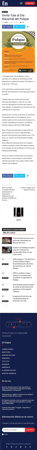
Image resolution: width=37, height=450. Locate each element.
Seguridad (10, 9)
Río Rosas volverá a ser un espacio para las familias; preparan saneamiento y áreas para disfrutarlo (18, 402)
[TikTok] (16, 447)
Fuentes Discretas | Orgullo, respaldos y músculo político (16, 408)
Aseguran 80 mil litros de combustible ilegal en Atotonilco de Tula (22, 298)
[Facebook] (7, 447)
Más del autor (9, 233)
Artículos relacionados (14, 230)
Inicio (3, 9)
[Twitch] (21, 447)
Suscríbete (30, 430)
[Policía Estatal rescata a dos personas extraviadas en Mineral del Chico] (7, 240)
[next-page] (6, 306)
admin (6, 22)
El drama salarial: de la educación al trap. (28, 189)
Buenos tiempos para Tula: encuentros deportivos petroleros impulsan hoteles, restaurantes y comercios (16, 388)
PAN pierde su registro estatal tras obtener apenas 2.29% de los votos (17, 395)
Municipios (5, 243)
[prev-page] (3, 306)
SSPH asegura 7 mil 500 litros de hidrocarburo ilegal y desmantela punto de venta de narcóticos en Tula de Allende (24, 263)
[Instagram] (11, 447)
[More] (28, 27)
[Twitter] (25, 447)
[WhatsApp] (30, 447)
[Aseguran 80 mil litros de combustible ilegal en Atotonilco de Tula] (7, 298)
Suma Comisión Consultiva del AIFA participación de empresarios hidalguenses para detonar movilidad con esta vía (9, 194)
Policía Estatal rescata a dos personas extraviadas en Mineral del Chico (23, 240)
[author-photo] (18, 217)
